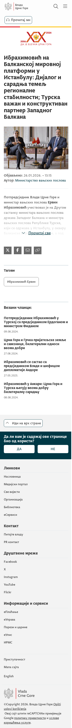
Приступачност (14, 659)
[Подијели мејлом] (27, 250)
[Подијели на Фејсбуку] (18, 250)
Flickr (7, 592)
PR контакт (11, 542)
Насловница (12, 477)
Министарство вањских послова (40, 180)
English (9, 676)
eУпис (8, 635)
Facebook (10, 562)
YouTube (9, 585)
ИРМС (8, 642)
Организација (13, 499)
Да (19, 449)
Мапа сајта (11, 667)
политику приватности (30, 718)
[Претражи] (56, 6)
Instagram (11, 577)
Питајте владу (13, 534)
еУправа (9, 619)
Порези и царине (15, 627)
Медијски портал (16, 484)
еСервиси (10, 515)
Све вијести (12, 492)
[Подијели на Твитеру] (8, 250)
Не (53, 449)
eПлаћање (11, 612)
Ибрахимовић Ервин (21, 282)
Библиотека (12, 507)
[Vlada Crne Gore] (28, 6)
